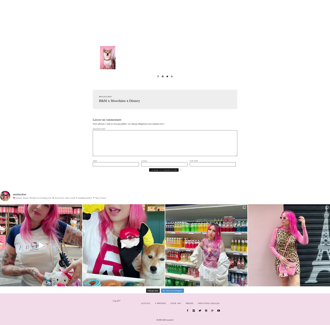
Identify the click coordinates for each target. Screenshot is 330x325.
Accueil (10, 1)
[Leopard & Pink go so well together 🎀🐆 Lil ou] (289, 245)
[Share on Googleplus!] (172, 76)
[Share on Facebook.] (158, 76)
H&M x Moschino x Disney (119, 101)
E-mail (144, 161)
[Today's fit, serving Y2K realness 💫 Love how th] (206, 245)
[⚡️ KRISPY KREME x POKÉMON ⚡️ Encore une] (124, 245)
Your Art (175, 303)
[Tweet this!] (167, 76)
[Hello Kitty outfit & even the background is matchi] (41, 245)
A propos (160, 303)
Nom (95, 161)
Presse (313, 1)
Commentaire (99, 129)
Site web (193, 161)
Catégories (26, 1)
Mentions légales (209, 303)
